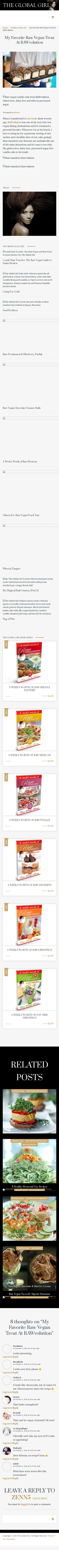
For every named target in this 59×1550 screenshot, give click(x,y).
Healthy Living (18, 1091)
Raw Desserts (37, 1248)
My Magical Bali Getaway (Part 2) (20, 590)
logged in (26, 1504)
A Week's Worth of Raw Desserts (29, 885)
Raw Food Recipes (29, 1145)
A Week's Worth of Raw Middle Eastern (29, 689)
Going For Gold (11, 291)
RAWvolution (14, 122)
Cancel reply (39, 1498)
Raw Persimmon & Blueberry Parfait (22, 354)
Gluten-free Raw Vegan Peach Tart (21, 515)
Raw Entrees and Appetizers (36, 1141)
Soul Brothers (10, 310)
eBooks (8, 696)
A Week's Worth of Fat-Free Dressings (29, 1016)
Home (5, 28)
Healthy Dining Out (18, 28)
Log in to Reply (10, 1356)
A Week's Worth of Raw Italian (29, 820)
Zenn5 (21, 1497)
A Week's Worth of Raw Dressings (29, 950)
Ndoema (17, 112)
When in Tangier (11, 568)
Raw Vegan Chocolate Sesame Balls (22, 408)
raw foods (32, 118)
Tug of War (9, 619)
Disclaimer (11, 1539)
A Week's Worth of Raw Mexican (20, 461)
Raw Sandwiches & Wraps (36, 1091)
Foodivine (18, 1346)
